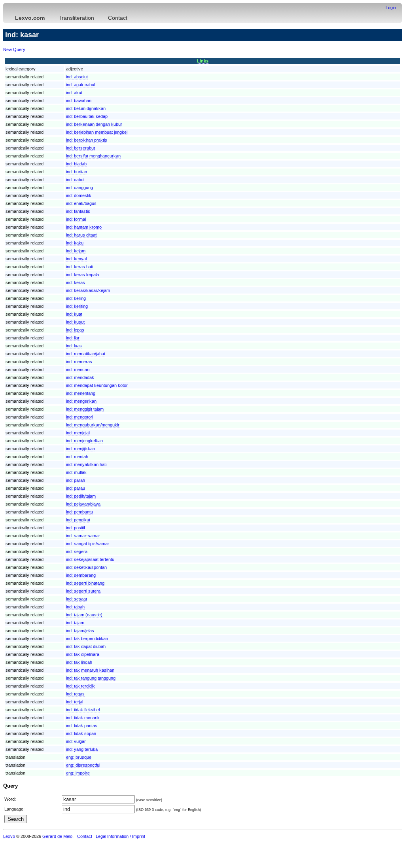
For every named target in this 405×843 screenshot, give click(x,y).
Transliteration (76, 18)
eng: (78, 757)
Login (391, 7)
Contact (117, 18)
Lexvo (9, 836)
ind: (77, 76)
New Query (14, 49)
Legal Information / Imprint (120, 836)
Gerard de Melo (57, 836)
